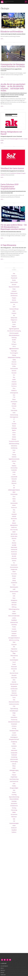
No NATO (14, 339)
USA (14, 421)
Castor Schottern (14, 282)
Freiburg (14, 454)
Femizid (14, 664)
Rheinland (14, 538)
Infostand (14, 576)
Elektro (14, 768)
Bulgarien (14, 326)
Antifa (14, 596)
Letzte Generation (14, 759)
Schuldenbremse (14, 805)
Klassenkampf (14, 278)
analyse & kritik (14, 476)
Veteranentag (14, 810)
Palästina (14, 785)
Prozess (14, 626)
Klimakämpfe (14, 724)
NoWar (14, 743)
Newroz (14, 593)
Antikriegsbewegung (14, 770)
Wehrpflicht (14, 830)
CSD (14, 821)
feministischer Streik (14, 730)
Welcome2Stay (14, 467)
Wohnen (14, 792)
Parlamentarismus (14, 567)
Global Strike (14, 677)
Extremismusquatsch (14, 333)
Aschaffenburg (4, 966)
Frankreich (14, 313)
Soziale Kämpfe (14, 494)
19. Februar (14, 726)
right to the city (14, 534)
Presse (14, 289)
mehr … (2, 38)
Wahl (14, 819)
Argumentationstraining (14, 796)
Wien (14, 377)
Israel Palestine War (14, 781)
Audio (14, 452)
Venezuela (14, 381)
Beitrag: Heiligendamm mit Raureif (11, 133)
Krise (14, 273)
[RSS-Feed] (2, 960)
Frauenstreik (14, 631)
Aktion (14, 492)
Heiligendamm (14, 319)
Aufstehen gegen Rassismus (14, 490)
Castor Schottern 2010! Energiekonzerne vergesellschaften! (9, 186)
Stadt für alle (14, 527)
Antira (14, 679)
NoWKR (14, 379)
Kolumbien (14, 364)
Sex (14, 562)
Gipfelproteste (14, 317)
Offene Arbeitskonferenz (14, 335)
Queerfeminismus (14, 302)
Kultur (14, 512)
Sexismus (14, 560)
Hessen (14, 825)
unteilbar (14, 618)
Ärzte (14, 657)
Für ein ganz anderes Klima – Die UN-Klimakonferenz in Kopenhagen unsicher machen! (14, 227)
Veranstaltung (14, 757)
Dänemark (14, 361)
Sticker (14, 611)
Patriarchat (14, 693)
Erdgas (14, 713)
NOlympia (14, 439)
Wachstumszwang (14, 414)
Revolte (14, 280)
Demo (14, 598)
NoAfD (14, 589)
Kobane (14, 505)
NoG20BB (14, 545)
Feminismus (14, 386)
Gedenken (14, 456)
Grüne (14, 496)
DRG (14, 646)
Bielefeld (3, 970)
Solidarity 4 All (14, 549)
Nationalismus (14, 445)
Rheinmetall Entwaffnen (14, 702)
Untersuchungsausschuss (14, 609)
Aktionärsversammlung (14, 640)
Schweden (14, 406)
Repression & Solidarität (14, 286)
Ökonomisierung (14, 655)
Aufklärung (14, 607)
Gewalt (14, 662)
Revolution (14, 373)
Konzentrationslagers (14, 823)
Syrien (14, 306)
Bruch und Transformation (14, 615)
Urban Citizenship (14, 529)
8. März (14, 472)
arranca (14, 432)
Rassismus (14, 465)
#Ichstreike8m (14, 686)
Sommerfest (14, 573)
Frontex (14, 748)
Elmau (14, 408)
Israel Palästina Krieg (14, 779)
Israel (14, 783)
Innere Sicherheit (14, 368)
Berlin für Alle (14, 518)
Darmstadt (3, 974)
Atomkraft (14, 284)
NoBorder (14, 481)
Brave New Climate (14, 673)
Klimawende (14, 668)
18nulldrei (14, 543)
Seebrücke (14, 602)
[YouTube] (10, 960)
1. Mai (14, 397)
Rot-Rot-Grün (14, 551)
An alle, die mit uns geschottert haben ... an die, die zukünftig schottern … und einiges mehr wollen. (13, 87)
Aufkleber (14, 613)
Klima (14, 388)
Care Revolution (14, 688)
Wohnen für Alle (14, 695)
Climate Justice (14, 536)
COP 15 (14, 346)
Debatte (14, 437)
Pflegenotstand (14, 651)
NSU (14, 315)
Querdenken (14, 746)
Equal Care (14, 690)
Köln (14, 375)
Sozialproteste (14, 752)
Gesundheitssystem (14, 660)
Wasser (14, 772)
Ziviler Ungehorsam (14, 417)
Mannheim (14, 370)
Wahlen (14, 498)
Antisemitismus (14, 717)
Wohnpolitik (14, 478)
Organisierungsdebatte (14, 328)
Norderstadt (14, 754)
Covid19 (14, 732)
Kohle (14, 412)
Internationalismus (14, 684)
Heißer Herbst (14, 750)
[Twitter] (5, 960)
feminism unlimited (14, 591)
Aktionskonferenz (14, 525)
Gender (14, 578)
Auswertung (14, 624)
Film (14, 485)
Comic (14, 450)
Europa (14, 324)
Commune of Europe (14, 309)
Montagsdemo (14, 600)
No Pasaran (14, 344)
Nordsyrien (14, 633)
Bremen (2, 972)
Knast (14, 585)
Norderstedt (14, 554)
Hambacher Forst (14, 622)
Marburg (14, 355)
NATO (14, 520)
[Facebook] (7, 960)
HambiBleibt (14, 620)
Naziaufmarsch (14, 565)
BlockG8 (14, 322)
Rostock (14, 426)
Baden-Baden (14, 547)
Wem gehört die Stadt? (14, 739)
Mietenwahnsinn (14, 293)
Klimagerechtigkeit (14, 788)
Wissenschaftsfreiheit (14, 799)
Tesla (14, 699)
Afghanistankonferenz (14, 348)
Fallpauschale (14, 649)
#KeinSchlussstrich (14, 587)
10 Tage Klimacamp (8, 245)
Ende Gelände (14, 410)
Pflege (14, 653)
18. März (14, 366)
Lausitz (14, 474)
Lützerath (14, 763)
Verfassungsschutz (14, 392)
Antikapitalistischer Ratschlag (14, 357)
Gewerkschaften (14, 503)
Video (14, 540)
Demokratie (14, 558)
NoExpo (14, 399)
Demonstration (14, 401)
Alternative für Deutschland (14, 721)
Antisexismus (14, 635)
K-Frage (14, 342)
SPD (14, 671)
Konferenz (14, 832)
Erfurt (14, 642)
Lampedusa (14, 384)
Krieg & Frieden (14, 777)
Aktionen (14, 523)
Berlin (14, 311)
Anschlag (14, 728)
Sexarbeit (14, 423)
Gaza (14, 790)
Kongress (14, 297)
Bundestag (14, 801)
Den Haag (14, 808)
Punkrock (14, 774)
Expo (14, 395)
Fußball (14, 571)
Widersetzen (14, 816)
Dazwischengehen (14, 353)
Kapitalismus (14, 275)
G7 (14, 419)
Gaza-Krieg (14, 794)
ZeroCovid (14, 735)
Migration (14, 430)
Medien (14, 434)
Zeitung (14, 580)
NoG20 (14, 531)
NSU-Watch (14, 604)
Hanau (14, 715)
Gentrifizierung (14, 448)
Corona (14, 697)
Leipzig (14, 359)
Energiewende (14, 569)
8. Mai (14, 706)
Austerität (14, 516)
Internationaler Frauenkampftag (14, 331)
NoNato (14, 812)
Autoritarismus (14, 803)
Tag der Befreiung (14, 708)
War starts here (14, 814)
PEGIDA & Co (14, 390)
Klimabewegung (14, 761)
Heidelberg (14, 428)
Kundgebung (14, 741)
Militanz (14, 766)
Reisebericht (14, 507)
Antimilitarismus (14, 295)
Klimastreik (14, 675)
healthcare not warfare (14, 704)
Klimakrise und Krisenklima (12, 31)
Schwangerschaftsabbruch (14, 637)
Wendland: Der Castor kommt (12, 168)
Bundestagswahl (14, 737)
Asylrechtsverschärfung (14, 443)
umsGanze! (14, 291)
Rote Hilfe (14, 682)
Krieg (14, 463)
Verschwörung (14, 719)
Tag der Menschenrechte (14, 459)
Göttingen (14, 403)
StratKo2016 (14, 470)
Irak (14, 304)
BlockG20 (14, 556)
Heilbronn (14, 461)
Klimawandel (14, 666)
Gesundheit (14, 514)
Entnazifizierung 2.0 (14, 710)
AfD (14, 487)
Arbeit (14, 501)
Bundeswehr (14, 827)
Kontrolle (14, 629)
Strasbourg (14, 337)
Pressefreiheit (14, 582)
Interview (14, 300)
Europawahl (14, 644)
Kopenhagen (14, 350)
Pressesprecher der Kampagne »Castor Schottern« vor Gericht (13, 65)
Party (14, 509)
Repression (14, 483)
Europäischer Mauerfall (14, 441)
